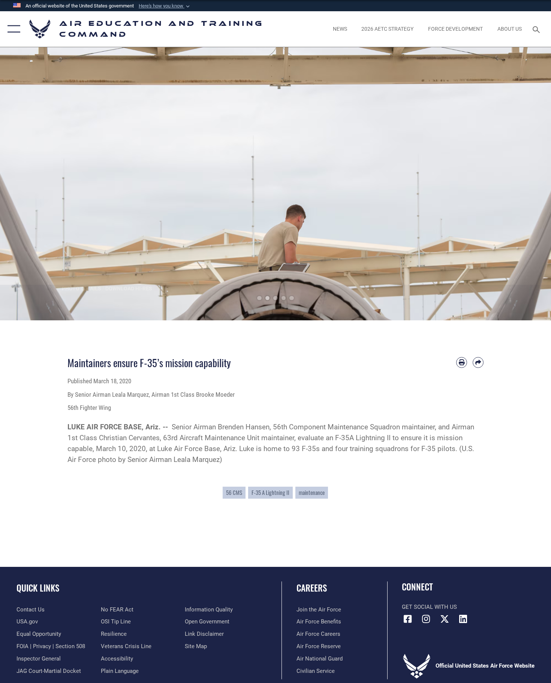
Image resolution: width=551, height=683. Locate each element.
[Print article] (461, 362)
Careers (311, 587)
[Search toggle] (537, 29)
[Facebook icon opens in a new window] (407, 619)
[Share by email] (478, 362)
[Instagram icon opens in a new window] (426, 619)
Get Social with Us (429, 607)
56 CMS (234, 492)
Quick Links (37, 587)
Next (523, 183)
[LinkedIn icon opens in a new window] (463, 619)
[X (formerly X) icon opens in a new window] (444, 619)
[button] (165, 6)
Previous (27, 183)
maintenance (312, 492)
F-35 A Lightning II (270, 492)
